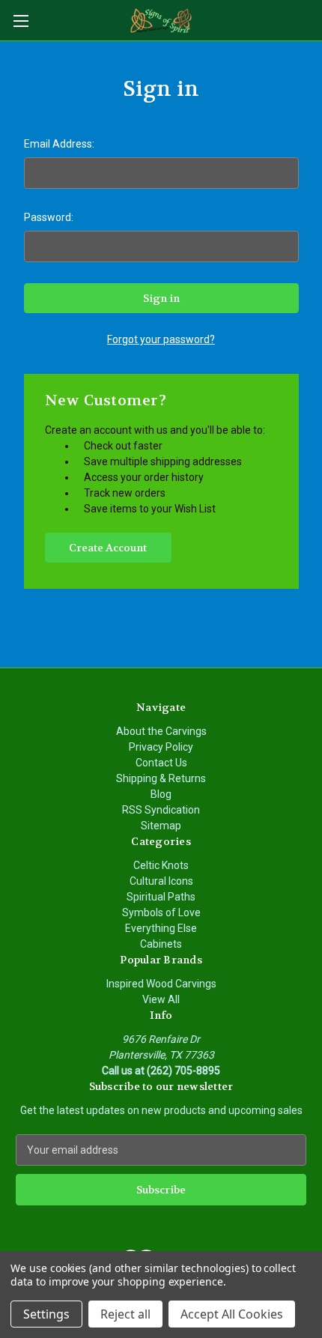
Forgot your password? (161, 339)
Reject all (125, 1314)
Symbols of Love (161, 912)
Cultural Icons (161, 881)
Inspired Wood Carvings (161, 984)
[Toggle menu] (20, 20)
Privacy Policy (161, 747)
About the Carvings (161, 731)
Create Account (108, 547)
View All (161, 999)
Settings (46, 1314)
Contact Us (161, 763)
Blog (161, 794)
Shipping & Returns (161, 778)
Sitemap (161, 826)
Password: (48, 217)
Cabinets (161, 944)
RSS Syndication (161, 810)
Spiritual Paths (161, 897)
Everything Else (161, 928)
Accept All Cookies (231, 1314)
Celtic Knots (161, 865)
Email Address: (59, 144)
